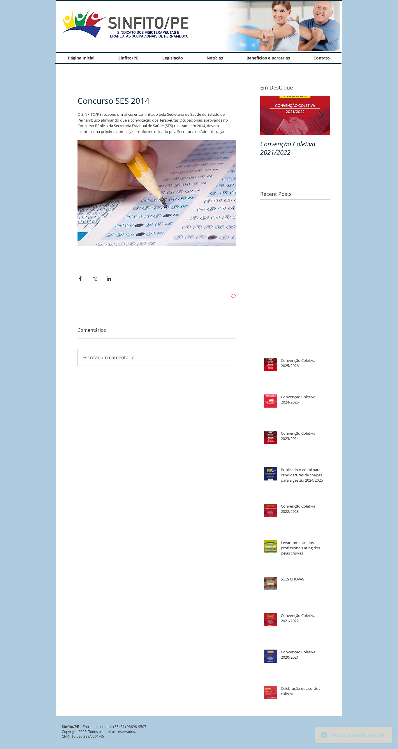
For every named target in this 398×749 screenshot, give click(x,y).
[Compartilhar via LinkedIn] (109, 278)
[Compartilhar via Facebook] (80, 278)
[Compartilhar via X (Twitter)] (94, 278)
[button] (274, 25)
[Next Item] (320, 115)
